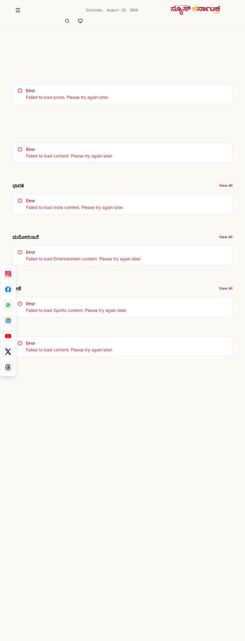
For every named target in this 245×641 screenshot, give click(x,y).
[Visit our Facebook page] (8, 289)
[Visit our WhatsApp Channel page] (8, 305)
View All (225, 185)
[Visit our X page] (8, 351)
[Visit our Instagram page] (8, 273)
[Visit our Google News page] (8, 320)
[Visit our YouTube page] (8, 336)
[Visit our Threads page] (8, 367)
